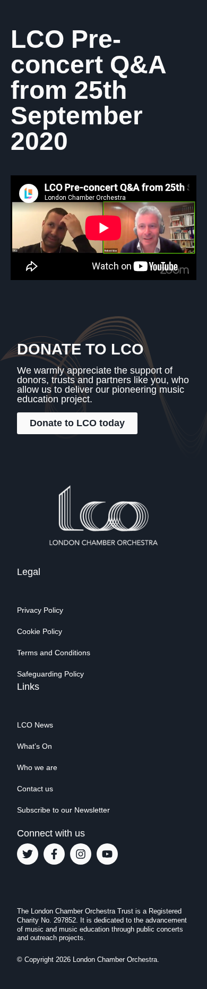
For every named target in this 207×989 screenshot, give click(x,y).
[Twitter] (27, 854)
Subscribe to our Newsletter (63, 810)
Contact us (35, 788)
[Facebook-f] (54, 854)
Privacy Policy (40, 610)
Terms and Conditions (53, 652)
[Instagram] (80, 854)
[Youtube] (107, 854)
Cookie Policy (39, 631)
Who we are (37, 767)
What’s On (34, 746)
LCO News (35, 725)
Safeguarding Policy (50, 674)
